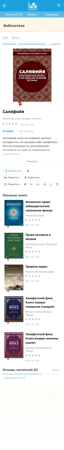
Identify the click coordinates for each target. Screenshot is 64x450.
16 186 (31, 281)
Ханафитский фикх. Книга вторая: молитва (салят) (42, 338)
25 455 (31, 225)
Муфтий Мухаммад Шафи (40, 271)
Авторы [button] (16, 37)
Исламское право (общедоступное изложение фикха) (39, 206)
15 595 (31, 257)
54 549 (31, 324)
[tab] (8, 131)
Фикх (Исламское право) (33, 44)
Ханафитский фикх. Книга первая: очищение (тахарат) (40, 302)
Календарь (51, 14)
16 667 (26, 125)
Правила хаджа (36, 266)
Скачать (14, 170)
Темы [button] (5, 37)
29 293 (31, 360)
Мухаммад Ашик (35, 215)
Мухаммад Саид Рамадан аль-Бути (22, 118)
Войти (56, 370)
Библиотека (9, 44)
